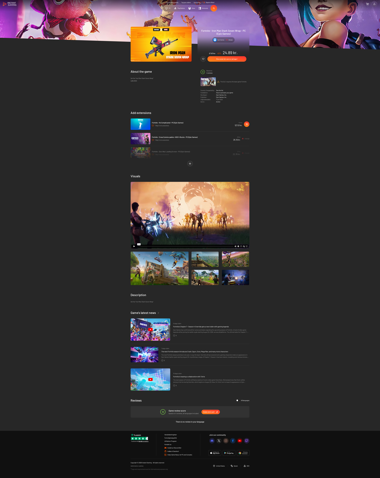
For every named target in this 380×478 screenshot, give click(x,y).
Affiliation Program (170, 441)
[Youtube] (239, 440)
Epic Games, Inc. (221, 95)
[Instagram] (226, 440)
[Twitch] (246, 440)
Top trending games (172, 2)
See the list (219, 90)
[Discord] (212, 440)
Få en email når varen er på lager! (227, 59)
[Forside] (9, 4)
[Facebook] (233, 440)
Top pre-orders (186, 2)
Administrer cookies (137, 466)
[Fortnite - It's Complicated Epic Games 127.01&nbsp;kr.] (140, 124)
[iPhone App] (215, 453)
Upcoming (197, 2)
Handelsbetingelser (170, 435)
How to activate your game (224, 93)
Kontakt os (167, 444)
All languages (245, 400)
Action (218, 102)
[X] (219, 440)
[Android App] (229, 453)
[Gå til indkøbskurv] (367, 3)
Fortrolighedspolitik (170, 438)
